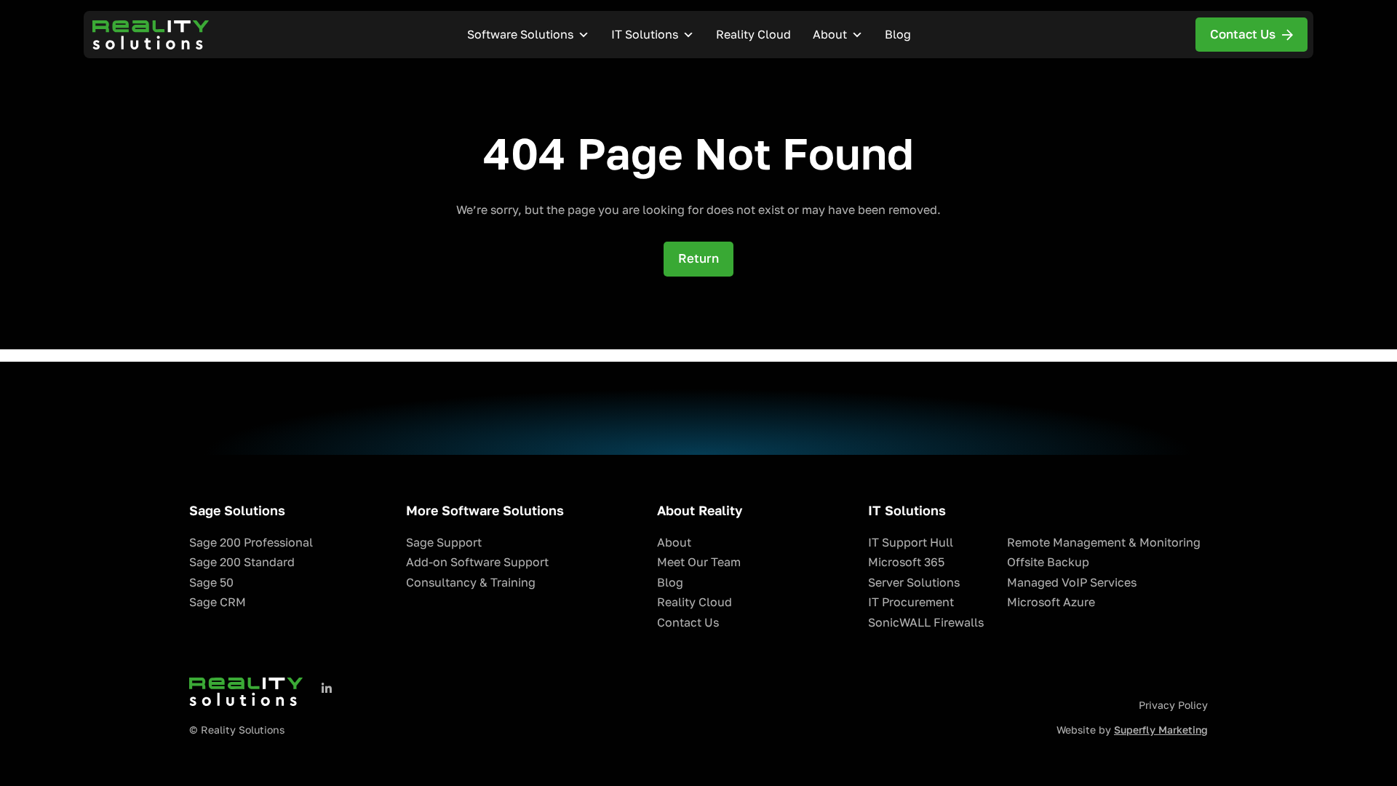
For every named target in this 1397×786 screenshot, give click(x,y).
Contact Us (688, 623)
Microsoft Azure (1051, 602)
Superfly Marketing (1161, 730)
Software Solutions (520, 34)
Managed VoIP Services (1072, 583)
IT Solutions (644, 34)
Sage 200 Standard (242, 562)
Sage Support (444, 542)
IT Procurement (911, 602)
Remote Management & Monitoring (1104, 542)
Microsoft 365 (906, 562)
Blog (898, 34)
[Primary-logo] (150, 34)
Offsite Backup (1048, 562)
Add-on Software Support (477, 562)
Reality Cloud (753, 34)
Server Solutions (914, 583)
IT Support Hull (910, 542)
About (830, 34)
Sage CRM (217, 602)
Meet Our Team (699, 562)
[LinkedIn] (327, 688)
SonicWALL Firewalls (926, 623)
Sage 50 (211, 583)
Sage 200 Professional (251, 542)
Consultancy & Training (471, 583)
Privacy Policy (1173, 705)
